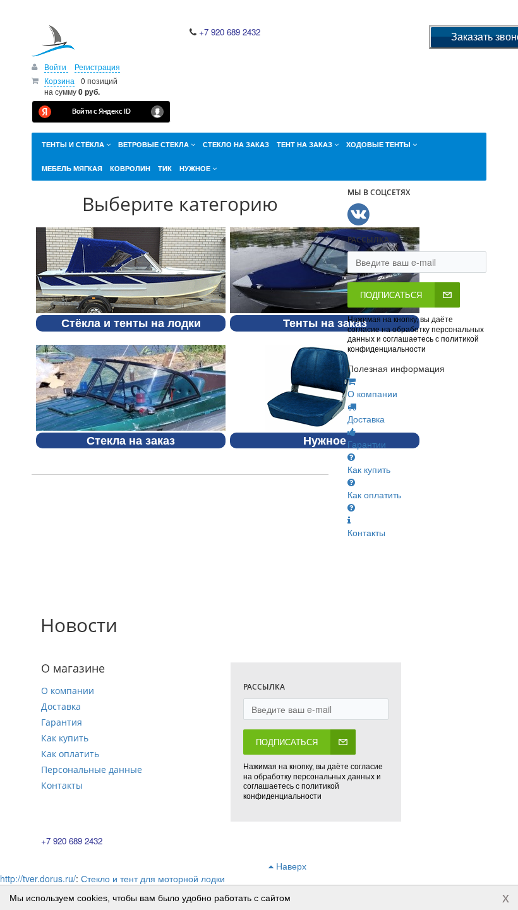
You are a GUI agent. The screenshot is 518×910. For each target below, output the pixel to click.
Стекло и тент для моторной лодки (153, 878)
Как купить (64, 738)
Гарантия (61, 722)
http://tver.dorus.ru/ (38, 878)
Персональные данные (91, 769)
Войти (56, 66)
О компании (67, 691)
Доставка (61, 706)
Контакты (62, 785)
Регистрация (97, 66)
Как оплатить (70, 754)
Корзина (59, 80)
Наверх (290, 865)
